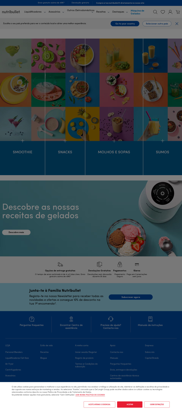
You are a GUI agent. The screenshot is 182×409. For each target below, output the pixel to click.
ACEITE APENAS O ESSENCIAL (99, 404)
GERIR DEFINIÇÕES (157, 404)
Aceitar (130, 404)
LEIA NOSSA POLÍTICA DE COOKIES (90, 395)
